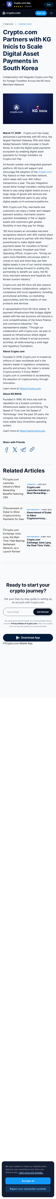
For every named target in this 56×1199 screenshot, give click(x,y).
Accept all (28, 1180)
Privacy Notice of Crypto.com (24, 623)
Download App (30, 637)
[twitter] (15, 450)
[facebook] (6, 450)
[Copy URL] (32, 449)
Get (49, 4)
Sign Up (41, 13)
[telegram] (23, 450)
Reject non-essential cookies (28, 1188)
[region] (28, 1179)
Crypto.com (45, 171)
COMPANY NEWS (25, 24)
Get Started (43, 612)
